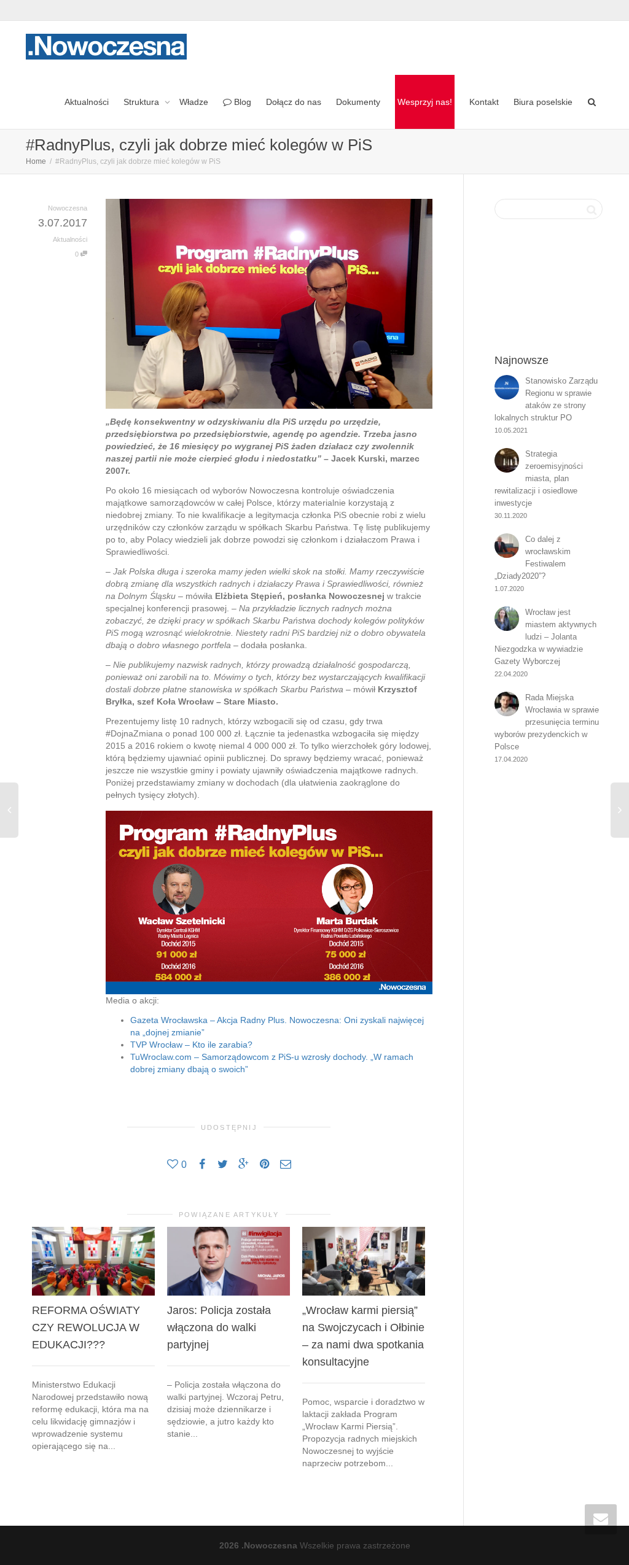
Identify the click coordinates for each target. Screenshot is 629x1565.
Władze (193, 102)
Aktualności (86, 102)
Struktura (142, 102)
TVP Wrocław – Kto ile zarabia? (191, 1044)
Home (36, 161)
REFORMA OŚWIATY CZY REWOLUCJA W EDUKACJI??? (86, 1327)
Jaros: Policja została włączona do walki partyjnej (219, 1327)
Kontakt (484, 102)
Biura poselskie (543, 102)
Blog (241, 102)
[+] (93, 1261)
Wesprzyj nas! (425, 102)
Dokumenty (358, 102)
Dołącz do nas (293, 102)
